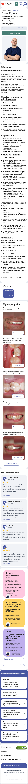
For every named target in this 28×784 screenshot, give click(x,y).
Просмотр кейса (17, 333)
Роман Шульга (16, 10)
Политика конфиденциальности (11, 759)
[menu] (25, 4)
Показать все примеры (11, 463)
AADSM (17, 208)
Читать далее (6, 495)
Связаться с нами (15, 33)
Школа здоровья (6, 747)
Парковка (4, 751)
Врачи (9, 10)
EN (21, 4)
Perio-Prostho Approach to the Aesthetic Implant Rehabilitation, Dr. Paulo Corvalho (14, 227)
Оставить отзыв (6, 755)
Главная (4, 10)
